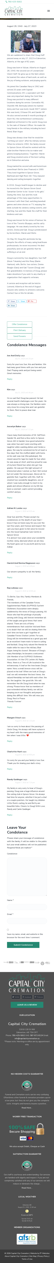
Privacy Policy (43, 1256)
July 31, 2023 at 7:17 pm (24, 429)
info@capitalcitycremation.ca (27, 1038)
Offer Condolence (19, 324)
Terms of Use (27, 1259)
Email (10, 914)
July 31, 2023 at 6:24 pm (24, 359)
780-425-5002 (18, 1035)
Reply (9, 379)
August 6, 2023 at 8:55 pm (25, 755)
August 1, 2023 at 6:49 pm (25, 566)
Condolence (12, 853)
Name (10, 900)
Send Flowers (19, 336)
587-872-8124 (36, 1035)
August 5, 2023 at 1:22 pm (25, 721)
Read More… (27, 1108)
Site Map (32, 1256)
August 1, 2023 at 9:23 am (25, 511)
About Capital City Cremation (16, 1256)
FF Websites (45, 1253)
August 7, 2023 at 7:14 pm (25, 782)
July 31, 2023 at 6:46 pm (24, 393)
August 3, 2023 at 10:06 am (25, 591)
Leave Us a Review (27, 1004)
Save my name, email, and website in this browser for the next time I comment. (25, 936)
